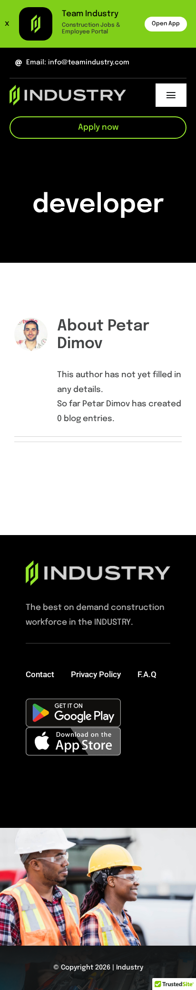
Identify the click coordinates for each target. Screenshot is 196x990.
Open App (166, 24)
